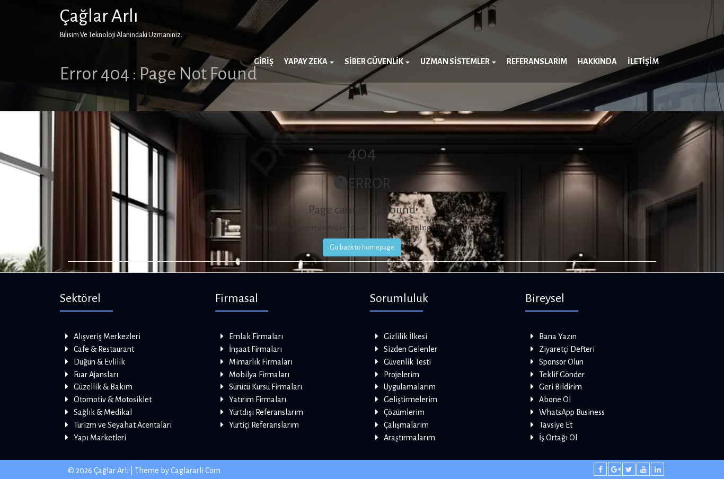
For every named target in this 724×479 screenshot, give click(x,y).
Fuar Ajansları (96, 374)
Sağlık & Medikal (103, 412)
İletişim (643, 61)
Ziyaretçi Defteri (567, 349)
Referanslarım (537, 61)
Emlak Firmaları (256, 336)
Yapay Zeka (306, 61)
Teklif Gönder (562, 374)
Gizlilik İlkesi (405, 336)
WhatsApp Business (572, 412)
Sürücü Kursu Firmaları (265, 387)
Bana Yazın (558, 336)
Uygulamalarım (410, 387)
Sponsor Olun (561, 362)
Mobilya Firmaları (259, 374)
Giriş (263, 61)
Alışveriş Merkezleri (107, 336)
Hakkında (597, 61)
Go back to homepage (362, 247)
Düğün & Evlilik (99, 362)
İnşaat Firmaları (255, 349)
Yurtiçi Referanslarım (264, 425)
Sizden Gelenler (410, 349)
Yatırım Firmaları (257, 399)
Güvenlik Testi (407, 362)
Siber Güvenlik (374, 61)
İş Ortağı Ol (558, 437)
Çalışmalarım (406, 425)
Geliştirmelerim (410, 399)
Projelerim (401, 374)
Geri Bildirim (560, 387)
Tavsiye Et (555, 425)
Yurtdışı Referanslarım (266, 412)
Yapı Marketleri (100, 437)
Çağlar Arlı (99, 15)
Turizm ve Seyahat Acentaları (123, 425)
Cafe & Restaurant (104, 349)
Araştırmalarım (409, 437)
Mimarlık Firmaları (261, 362)
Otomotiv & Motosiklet (113, 399)
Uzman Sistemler (455, 61)
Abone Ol (555, 399)
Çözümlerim (404, 412)
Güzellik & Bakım (103, 387)
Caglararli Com (195, 470)
